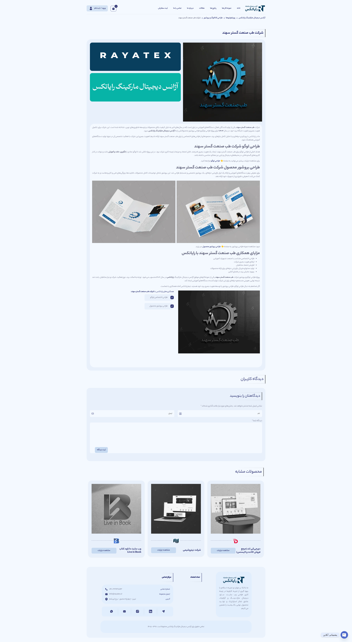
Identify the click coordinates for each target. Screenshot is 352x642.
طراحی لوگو (215, 161)
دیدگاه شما (257, 421)
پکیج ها (213, 8)
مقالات (202, 8)
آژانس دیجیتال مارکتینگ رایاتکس (252, 18)
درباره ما (190, 8)
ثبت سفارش (163, 8)
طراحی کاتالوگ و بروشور (213, 18)
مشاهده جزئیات (223, 550)
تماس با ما (177, 8)
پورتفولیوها (230, 18)
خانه (238, 8)
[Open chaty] (344, 635)
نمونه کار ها (226, 8)
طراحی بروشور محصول (211, 246)
